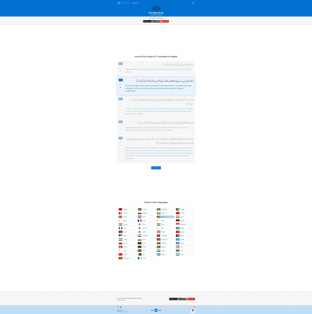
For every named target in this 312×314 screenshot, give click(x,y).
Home (118, 298)
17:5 (121, 99)
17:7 (121, 138)
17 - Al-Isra (124, 3)
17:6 (121, 122)
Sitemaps (123, 298)
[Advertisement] (156, 38)
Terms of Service (137, 298)
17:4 (121, 80)
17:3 (121, 63)
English (135, 3)
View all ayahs (156, 168)
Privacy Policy (129, 298)
